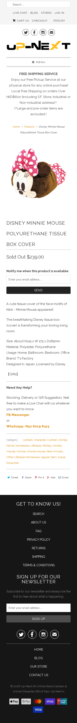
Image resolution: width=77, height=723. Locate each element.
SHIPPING (38, 556)
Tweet (14, 477)
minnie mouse (36, 451)
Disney (63, 439)
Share (28, 477)
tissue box (12, 462)
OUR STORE (38, 666)
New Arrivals (54, 451)
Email (65, 477)
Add (53, 477)
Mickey (46, 445)
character (40, 439)
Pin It (41, 477)
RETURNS (38, 548)
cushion (52, 439)
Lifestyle (36, 445)
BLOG (38, 658)
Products (29, 126)
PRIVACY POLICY (38, 539)
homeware (22, 445)
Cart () (22, 20)
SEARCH (38, 514)
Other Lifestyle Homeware (23, 457)
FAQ (38, 531)
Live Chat (20, 12)
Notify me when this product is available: (37, 271)
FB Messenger (18, 415)
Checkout (39, 20)
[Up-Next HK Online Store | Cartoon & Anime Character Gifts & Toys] (38, 46)
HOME (38, 649)
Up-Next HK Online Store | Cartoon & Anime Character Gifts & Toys (40, 689)
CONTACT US (38, 675)
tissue (61, 457)
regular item (49, 457)
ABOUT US (38, 522)
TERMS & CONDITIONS (39, 565)
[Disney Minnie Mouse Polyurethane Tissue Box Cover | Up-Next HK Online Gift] (38, 174)
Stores (46, 12)
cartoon (28, 439)
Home (10, 445)
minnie (20, 451)
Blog (34, 12)
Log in (59, 12)
